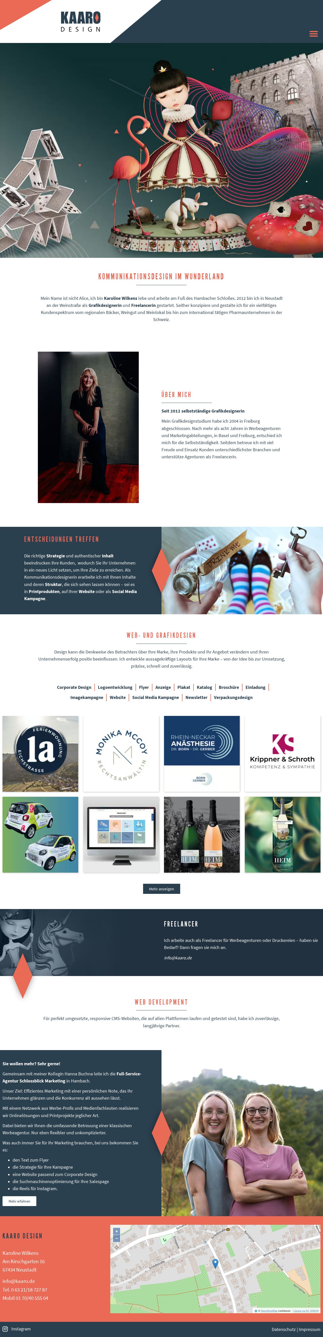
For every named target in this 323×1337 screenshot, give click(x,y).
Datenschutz (284, 1329)
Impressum (309, 1329)
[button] (313, 33)
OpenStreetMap (269, 1311)
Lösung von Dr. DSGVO (306, 1311)
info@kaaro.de (178, 958)
